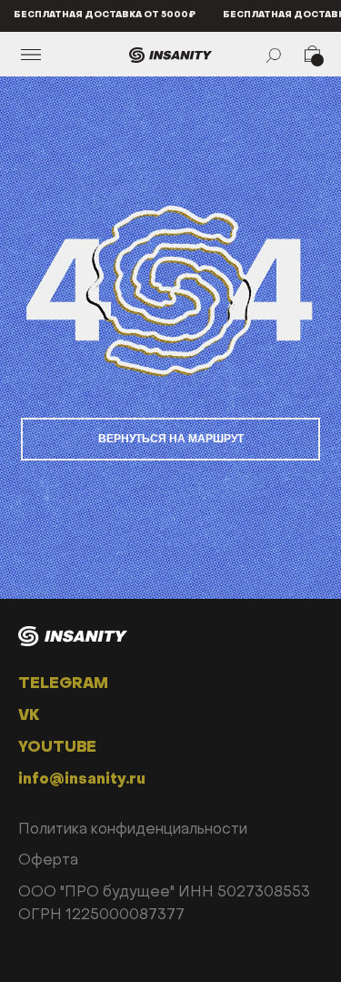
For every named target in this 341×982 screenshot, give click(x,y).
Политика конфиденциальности (132, 830)
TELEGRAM (63, 684)
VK (28, 716)
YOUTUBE (57, 748)
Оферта (48, 861)
